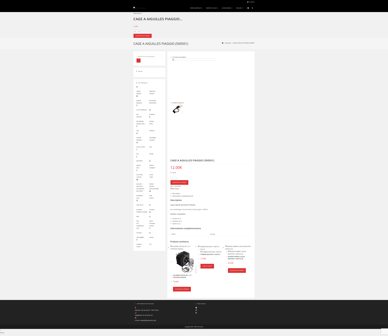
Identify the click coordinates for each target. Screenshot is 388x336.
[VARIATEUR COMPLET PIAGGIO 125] (193, 80)
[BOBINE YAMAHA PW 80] (177, 109)
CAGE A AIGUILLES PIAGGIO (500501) (244, 43)
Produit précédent (180, 57)
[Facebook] (196, 308)
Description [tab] (176, 193)
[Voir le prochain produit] (183, 103)
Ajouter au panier (142, 36)
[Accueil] (222, 43)
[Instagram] (196, 310)
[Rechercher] (138, 60)
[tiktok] (196, 313)
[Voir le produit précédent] (172, 57)
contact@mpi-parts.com (148, 320)
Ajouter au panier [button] (182, 289)
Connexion (251, 2)
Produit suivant (177, 103)
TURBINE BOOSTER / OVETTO (210, 254)
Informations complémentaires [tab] (182, 196)
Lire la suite (207, 266)
